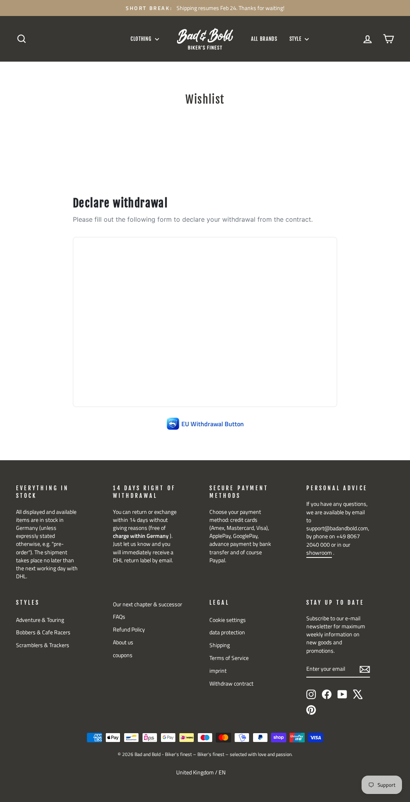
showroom (319, 552)
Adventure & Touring (40, 620)
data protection (227, 632)
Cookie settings (227, 620)
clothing (142, 39)
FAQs (119, 616)
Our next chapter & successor (147, 604)
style (296, 39)
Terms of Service (229, 658)
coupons (123, 655)
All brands (264, 39)
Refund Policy (129, 629)
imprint (218, 670)
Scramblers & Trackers (42, 645)
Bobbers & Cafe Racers (43, 632)
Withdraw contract (231, 683)
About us (123, 642)
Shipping (219, 645)
